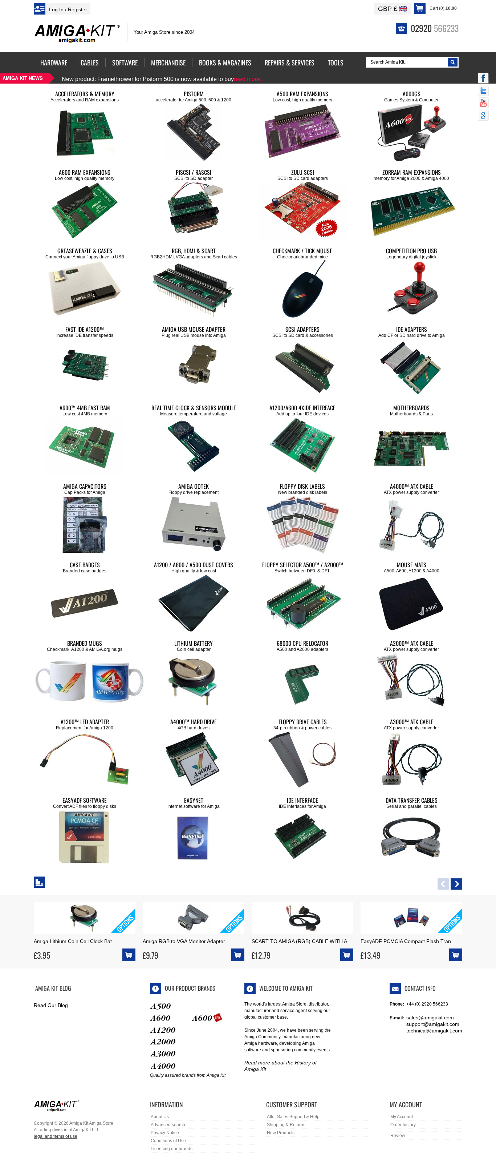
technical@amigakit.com (434, 1031)
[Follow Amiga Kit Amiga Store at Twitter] (483, 91)
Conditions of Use (168, 1140)
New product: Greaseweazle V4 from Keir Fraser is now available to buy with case (182, 79)
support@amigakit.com (432, 1024)
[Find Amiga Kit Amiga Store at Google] (483, 116)
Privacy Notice (165, 1132)
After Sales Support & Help (293, 1116)
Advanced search (168, 1124)
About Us (160, 1116)
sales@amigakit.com (430, 1017)
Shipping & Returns (286, 1124)
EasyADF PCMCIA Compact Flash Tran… (408, 941)
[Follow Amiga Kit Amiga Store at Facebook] (483, 79)
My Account (401, 1116)
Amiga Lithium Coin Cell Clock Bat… (75, 941)
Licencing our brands (171, 1148)
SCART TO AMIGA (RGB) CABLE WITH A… (302, 941)
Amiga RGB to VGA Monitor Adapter (184, 941)
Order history (403, 1124)
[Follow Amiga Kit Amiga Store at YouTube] (483, 103)
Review (397, 1135)
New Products (280, 1132)
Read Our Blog (51, 1005)
